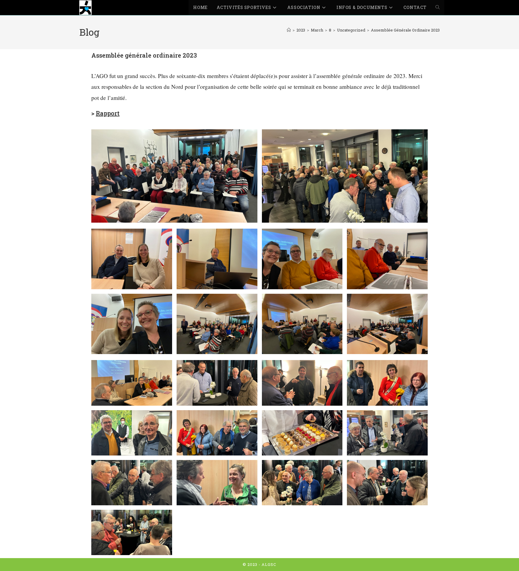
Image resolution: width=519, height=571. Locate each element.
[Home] (289, 30)
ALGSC (269, 564)
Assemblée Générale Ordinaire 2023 (405, 30)
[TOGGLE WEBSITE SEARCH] (437, 7)
